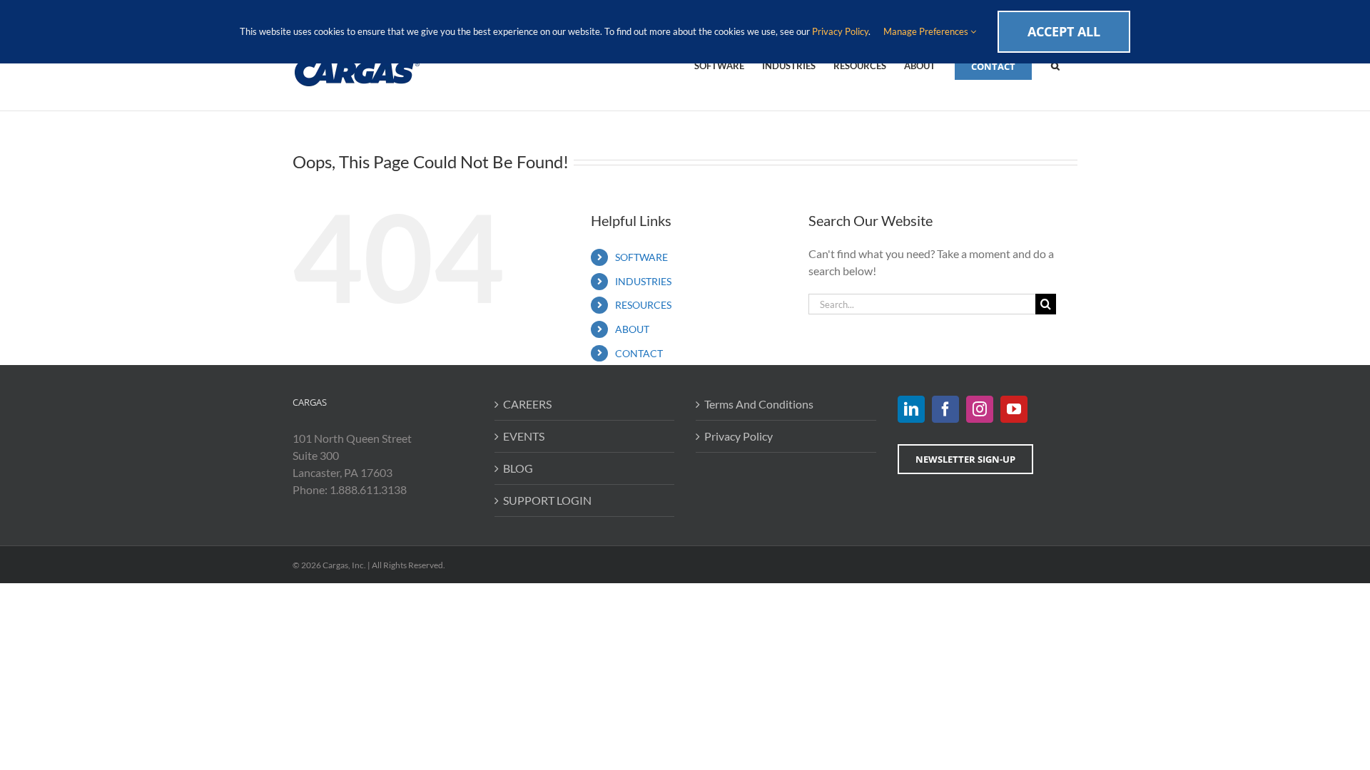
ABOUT (632, 329)
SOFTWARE (641, 257)
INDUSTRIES (643, 281)
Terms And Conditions (758, 404)
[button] (1055, 65)
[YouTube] (1014, 409)
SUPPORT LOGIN (547, 500)
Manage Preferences (926, 31)
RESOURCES (643, 305)
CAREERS (527, 404)
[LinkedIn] (911, 409)
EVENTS (523, 436)
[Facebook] (945, 409)
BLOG (518, 468)
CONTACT (639, 353)
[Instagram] (979, 409)
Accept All (1064, 31)
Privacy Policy (738, 436)
